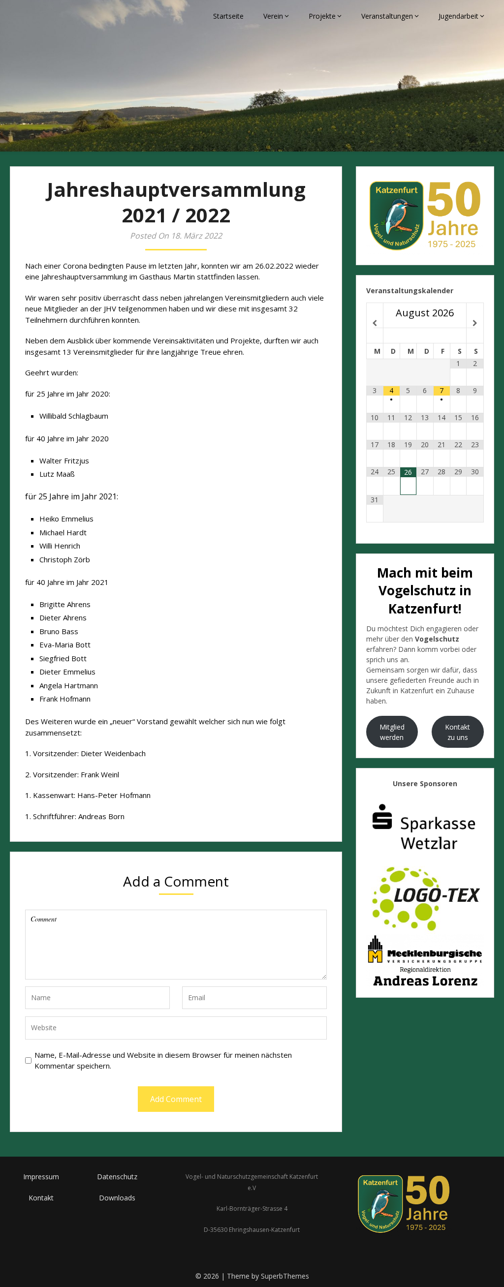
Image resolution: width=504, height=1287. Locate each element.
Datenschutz (117, 1176)
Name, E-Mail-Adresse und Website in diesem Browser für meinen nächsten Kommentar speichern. (163, 1060)
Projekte (322, 16)
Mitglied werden (392, 732)
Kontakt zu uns (457, 732)
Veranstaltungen (387, 16)
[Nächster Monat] (475, 323)
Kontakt (41, 1197)
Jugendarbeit (458, 16)
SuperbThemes (285, 1276)
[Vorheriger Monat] (375, 323)
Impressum (41, 1176)
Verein (273, 16)
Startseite (228, 16)
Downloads (117, 1197)
